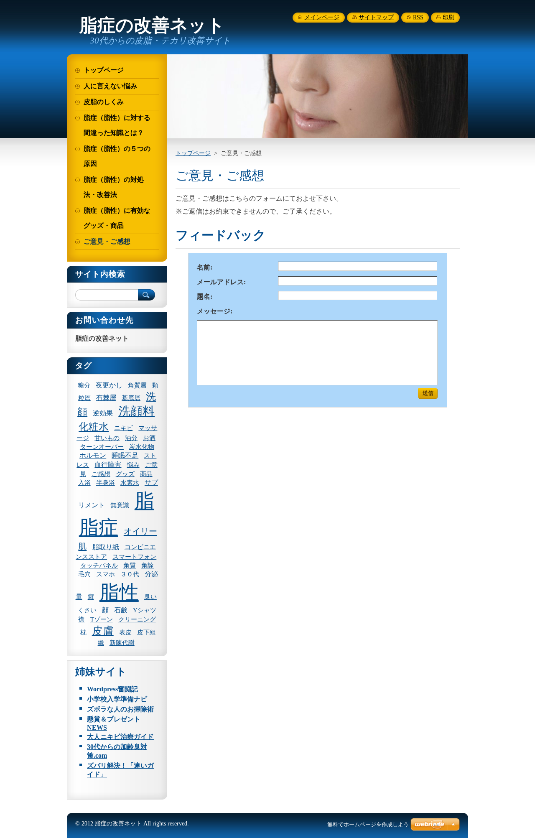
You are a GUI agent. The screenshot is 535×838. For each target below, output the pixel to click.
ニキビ (123, 428)
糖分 (84, 385)
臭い (150, 596)
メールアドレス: (221, 281)
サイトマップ (376, 17)
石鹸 (120, 610)
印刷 (448, 17)
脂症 (98, 527)
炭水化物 (141, 446)
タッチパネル (99, 565)
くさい (87, 610)
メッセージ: (214, 311)
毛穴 (84, 574)
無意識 (119, 505)
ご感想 (101, 474)
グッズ (125, 474)
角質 (129, 565)
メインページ (321, 17)
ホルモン (92, 455)
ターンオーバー (102, 446)
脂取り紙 (105, 547)
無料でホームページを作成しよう (368, 824)
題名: (204, 296)
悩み (133, 464)
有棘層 (106, 398)
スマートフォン (134, 556)
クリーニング (137, 619)
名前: (204, 267)
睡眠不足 (125, 455)
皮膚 (103, 631)
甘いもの (107, 438)
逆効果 (103, 413)
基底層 (131, 398)
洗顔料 (136, 411)
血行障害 (107, 465)
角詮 (147, 565)
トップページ (193, 153)
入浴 (84, 482)
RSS (418, 17)
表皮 (125, 632)
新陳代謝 (122, 642)
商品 (146, 474)
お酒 (149, 438)
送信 (428, 393)
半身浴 (105, 482)
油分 (131, 438)
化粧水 (94, 426)
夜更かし (109, 385)
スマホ (105, 574)
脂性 (119, 592)
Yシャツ (144, 610)
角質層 (137, 385)
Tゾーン (101, 619)
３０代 (129, 574)
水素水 (129, 482)
